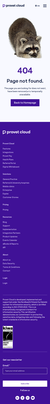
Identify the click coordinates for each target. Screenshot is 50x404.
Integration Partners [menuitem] (11, 233)
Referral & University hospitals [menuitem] (16, 183)
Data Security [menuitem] (9, 263)
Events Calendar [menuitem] (10, 240)
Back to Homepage (25, 103)
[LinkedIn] (17, 398)
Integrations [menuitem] (8, 152)
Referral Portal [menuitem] (9, 163)
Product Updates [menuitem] (10, 237)
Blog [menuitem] (5, 222)
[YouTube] (33, 398)
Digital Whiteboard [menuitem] (11, 167)
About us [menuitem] (7, 260)
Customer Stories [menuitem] (10, 197)
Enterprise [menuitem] (7, 190)
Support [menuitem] (6, 226)
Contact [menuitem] (6, 271)
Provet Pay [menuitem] (7, 156)
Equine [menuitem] (5, 194)
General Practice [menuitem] (10, 179)
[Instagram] (28, 398)
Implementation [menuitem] (10, 229)
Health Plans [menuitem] (8, 160)
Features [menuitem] (7, 149)
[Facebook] (22, 398)
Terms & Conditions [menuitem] (11, 267)
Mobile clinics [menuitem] (8, 186)
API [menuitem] (4, 247)
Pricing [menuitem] (5, 210)
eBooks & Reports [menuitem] (10, 244)
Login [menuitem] (5, 283)
